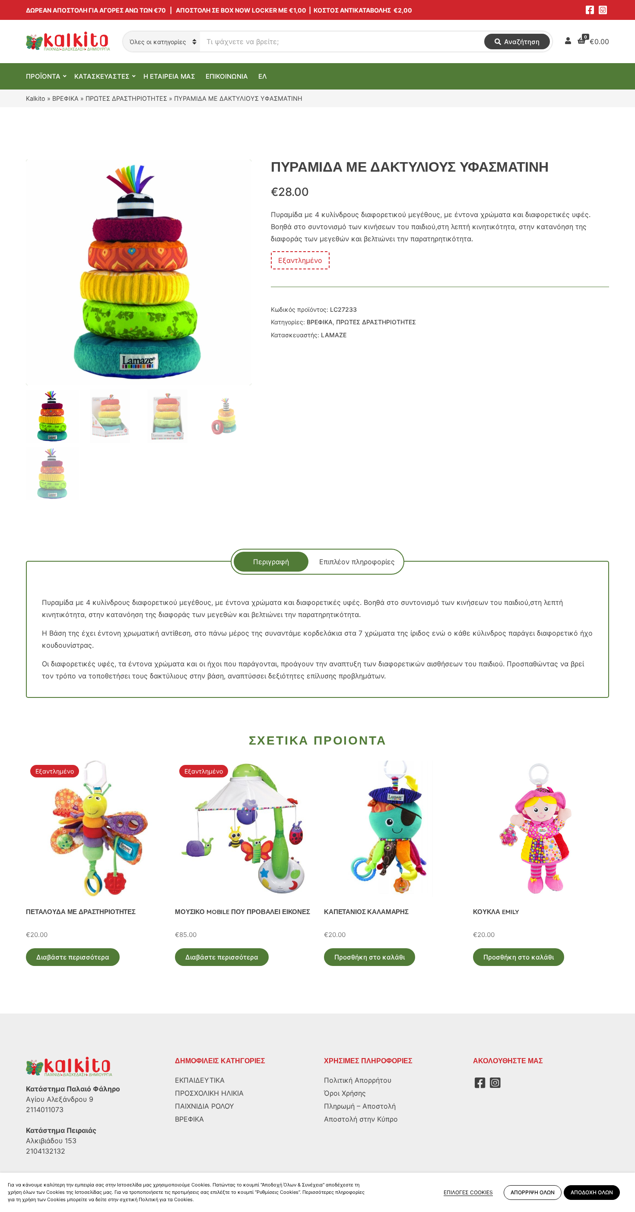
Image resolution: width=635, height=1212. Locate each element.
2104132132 (45, 1151)
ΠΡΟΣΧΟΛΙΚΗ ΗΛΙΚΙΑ (209, 1093)
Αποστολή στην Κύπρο (361, 1119)
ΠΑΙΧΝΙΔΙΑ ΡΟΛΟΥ (204, 1106)
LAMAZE (333, 335)
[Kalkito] (69, 1066)
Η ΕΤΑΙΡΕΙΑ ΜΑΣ (169, 76)
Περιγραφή (271, 561)
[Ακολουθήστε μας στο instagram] (602, 10)
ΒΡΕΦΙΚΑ (65, 98)
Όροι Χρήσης (345, 1093)
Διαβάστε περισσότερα (72, 957)
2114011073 (45, 1109)
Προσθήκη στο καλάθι (369, 957)
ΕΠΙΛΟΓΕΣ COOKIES (468, 1192)
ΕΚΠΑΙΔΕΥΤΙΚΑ (200, 1080)
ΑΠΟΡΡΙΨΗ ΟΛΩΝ (533, 1192)
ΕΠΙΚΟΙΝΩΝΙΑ (227, 76)
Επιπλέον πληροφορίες (357, 561)
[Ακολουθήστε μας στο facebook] (589, 10)
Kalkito (35, 98)
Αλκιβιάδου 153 (51, 1140)
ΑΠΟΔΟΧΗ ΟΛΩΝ (592, 1192)
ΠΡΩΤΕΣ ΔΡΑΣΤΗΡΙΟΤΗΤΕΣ (126, 98)
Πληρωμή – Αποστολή (360, 1106)
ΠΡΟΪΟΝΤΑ (43, 76)
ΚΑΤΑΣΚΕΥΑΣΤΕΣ (102, 76)
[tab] (271, 562)
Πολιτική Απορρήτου (357, 1080)
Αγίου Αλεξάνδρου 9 (59, 1099)
